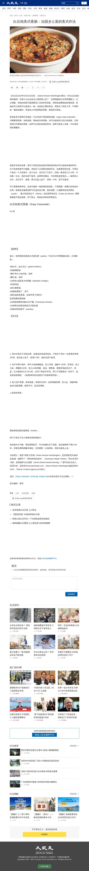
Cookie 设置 (44, 866)
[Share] (11, 631)
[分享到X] (22, 88)
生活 (84, 8)
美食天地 (27, 15)
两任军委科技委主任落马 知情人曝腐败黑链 (40, 750)
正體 (21, 3)
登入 (84, 3)
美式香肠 (25, 493)
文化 (78, 8)
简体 (25, 3)
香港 (40, 8)
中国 (14, 8)
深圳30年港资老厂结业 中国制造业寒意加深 (40, 761)
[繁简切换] (43, 88)
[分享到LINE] (17, 88)
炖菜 (33, 493)
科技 (68, 8)
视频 (51, 8)
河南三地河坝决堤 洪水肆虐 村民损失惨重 (39, 771)
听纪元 (56, 8)
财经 (63, 8)
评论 (30, 8)
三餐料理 (35, 15)
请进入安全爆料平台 (44, 735)
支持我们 (44, 834)
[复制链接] (27, 87)
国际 (24, 8)
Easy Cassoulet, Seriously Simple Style (33, 476)
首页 (4, 8)
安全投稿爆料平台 (50, 558)
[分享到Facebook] (12, 88)
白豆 (17, 493)
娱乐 (73, 8)
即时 (9, 8)
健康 (45, 8)
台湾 (35, 8)
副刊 (16, 15)
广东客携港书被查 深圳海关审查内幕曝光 (39, 782)
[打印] (33, 88)
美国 (19, 8)
